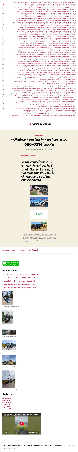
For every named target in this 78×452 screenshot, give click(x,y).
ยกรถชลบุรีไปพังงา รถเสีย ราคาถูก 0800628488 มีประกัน (34, 33)
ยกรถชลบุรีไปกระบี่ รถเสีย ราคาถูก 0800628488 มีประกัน (62, 6)
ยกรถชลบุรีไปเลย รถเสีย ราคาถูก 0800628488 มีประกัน (63, 68)
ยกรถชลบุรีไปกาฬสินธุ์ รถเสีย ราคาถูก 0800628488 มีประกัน (32, 9)
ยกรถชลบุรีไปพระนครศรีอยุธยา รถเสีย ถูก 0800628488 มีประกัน (32, 31)
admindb (30, 149)
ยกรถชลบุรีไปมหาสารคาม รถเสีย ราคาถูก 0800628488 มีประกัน (61, 36)
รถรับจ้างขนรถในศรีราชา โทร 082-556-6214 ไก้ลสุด (39, 142)
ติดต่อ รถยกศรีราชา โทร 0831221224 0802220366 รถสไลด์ (28, 2)
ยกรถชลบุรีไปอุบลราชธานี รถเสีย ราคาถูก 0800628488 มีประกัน (31, 65)
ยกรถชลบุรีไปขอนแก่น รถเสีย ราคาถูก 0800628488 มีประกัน (61, 9)
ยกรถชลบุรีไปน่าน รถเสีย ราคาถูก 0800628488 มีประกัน (34, 25)
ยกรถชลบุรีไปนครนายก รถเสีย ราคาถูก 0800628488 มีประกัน (31, 18)
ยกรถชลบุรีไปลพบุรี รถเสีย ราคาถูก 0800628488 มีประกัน (62, 43)
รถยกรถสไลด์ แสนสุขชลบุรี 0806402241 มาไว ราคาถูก (63, 99)
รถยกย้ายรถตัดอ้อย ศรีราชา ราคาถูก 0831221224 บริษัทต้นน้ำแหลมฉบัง (59, 83)
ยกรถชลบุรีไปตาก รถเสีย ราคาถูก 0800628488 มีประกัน (62, 16)
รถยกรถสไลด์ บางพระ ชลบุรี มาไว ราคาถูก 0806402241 (62, 97)
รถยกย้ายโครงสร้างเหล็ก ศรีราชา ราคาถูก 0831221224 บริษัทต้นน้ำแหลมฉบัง (58, 95)
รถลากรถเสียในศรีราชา (51, 238)
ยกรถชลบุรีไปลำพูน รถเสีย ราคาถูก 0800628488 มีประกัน (62, 45)
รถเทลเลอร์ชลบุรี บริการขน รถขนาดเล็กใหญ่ (65, 112)
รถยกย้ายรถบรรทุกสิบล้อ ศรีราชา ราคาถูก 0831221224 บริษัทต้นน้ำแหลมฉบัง (58, 85)
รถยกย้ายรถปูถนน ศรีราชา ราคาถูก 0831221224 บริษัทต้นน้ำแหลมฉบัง (24, 86)
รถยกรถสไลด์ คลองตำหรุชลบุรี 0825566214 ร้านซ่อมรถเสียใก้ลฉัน (32, 97)
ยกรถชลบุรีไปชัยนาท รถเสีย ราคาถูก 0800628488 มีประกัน (33, 13)
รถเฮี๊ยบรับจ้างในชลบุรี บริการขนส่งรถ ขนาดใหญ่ (64, 113)
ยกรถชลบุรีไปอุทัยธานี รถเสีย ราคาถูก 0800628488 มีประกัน (61, 63)
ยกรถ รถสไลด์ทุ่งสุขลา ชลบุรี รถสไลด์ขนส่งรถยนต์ (35, 6)
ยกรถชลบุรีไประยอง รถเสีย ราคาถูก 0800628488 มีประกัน (62, 42)
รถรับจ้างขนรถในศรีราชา (47, 235)
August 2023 (6, 407)
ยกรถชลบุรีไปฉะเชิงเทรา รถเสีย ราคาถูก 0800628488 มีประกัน (61, 11)
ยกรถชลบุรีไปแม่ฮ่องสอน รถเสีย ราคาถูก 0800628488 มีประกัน (32, 72)
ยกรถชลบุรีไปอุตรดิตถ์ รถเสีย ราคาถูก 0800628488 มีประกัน (32, 63)
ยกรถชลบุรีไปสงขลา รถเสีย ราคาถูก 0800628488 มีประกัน (62, 47)
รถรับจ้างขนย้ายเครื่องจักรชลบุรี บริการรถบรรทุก (39, 104)
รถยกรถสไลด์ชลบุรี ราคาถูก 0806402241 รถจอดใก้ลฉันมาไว (33, 101)
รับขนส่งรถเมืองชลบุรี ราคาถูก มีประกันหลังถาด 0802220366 (26, 115)
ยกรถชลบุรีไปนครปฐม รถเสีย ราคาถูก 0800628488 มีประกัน (61, 18)
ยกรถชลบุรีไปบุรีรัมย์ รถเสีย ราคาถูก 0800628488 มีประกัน (32, 27)
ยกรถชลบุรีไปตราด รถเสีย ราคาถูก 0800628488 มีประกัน (34, 16)
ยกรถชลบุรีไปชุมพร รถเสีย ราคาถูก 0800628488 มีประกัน (34, 15)
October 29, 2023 (39, 149)
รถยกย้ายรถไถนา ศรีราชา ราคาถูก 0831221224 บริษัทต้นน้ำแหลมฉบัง (30, 90)
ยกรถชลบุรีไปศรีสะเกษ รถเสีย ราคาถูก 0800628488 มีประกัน (32, 47)
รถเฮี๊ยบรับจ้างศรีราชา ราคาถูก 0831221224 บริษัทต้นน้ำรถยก (37, 113)
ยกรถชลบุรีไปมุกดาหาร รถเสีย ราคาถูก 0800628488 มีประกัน (33, 38)
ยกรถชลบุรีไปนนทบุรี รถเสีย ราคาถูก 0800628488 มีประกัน (32, 24)
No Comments (50, 149)
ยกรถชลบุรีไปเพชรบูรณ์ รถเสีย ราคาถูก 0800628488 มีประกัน (33, 68)
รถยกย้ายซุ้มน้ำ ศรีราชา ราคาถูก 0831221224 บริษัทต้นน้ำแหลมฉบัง (60, 77)
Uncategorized (39, 135)
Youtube (14, 250)
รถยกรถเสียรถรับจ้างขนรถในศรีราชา (41, 234)
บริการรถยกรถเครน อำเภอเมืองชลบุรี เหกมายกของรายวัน (38, 4)
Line (29, 250)
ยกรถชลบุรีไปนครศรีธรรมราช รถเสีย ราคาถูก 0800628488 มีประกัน (29, 22)
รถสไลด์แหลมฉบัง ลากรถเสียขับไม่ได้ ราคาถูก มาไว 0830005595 (60, 110)
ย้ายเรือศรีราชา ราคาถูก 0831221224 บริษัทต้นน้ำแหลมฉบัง (62, 72)
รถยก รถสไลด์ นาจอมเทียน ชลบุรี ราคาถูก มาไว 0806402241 (34, 76)
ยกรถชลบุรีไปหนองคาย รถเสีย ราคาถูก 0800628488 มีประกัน (29, 58)
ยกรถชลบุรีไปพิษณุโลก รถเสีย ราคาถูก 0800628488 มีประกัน (61, 34)
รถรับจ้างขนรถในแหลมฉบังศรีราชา (38, 238)
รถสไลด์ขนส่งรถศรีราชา (43, 240)
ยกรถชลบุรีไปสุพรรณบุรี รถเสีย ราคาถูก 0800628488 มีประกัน (29, 54)
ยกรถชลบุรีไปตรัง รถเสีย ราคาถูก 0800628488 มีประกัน (63, 15)
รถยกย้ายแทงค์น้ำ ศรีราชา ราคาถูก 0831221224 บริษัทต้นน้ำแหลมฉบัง (59, 94)
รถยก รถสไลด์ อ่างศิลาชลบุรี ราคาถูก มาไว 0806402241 (62, 76)
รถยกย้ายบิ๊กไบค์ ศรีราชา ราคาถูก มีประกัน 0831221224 (63, 81)
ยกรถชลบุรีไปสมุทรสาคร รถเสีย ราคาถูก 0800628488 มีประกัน (61, 51)
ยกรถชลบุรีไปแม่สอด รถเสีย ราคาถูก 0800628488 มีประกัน (62, 70)
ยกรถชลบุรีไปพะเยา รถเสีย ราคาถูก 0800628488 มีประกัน (62, 31)
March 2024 (6, 400)
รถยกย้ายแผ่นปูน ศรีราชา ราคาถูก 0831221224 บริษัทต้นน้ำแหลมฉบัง (22, 95)
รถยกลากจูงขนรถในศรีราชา (35, 235)
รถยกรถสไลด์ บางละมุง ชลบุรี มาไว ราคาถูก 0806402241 (35, 99)
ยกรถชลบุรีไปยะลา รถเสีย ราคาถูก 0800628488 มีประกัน (62, 38)
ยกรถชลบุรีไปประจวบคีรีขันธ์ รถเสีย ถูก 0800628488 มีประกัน (32, 29)
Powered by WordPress (10, 448)
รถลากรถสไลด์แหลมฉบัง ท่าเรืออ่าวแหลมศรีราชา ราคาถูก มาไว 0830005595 (57, 106)
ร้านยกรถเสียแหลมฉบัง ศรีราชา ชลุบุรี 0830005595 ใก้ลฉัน (18, 278)
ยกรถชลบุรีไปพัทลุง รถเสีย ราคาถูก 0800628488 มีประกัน (62, 33)
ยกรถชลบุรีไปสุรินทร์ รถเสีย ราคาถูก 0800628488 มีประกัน (33, 56)
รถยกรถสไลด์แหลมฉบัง (28, 234)
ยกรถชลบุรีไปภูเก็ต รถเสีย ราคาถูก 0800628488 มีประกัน (30, 36)
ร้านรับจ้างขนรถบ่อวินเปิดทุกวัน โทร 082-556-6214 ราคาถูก (19, 284)
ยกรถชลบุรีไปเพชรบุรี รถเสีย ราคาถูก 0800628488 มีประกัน (62, 67)
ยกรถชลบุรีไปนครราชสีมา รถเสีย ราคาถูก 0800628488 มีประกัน (61, 20)
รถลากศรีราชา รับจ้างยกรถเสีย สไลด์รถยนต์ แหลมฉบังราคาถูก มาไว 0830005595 (33, 108)
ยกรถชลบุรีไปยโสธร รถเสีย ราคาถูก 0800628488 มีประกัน (32, 40)
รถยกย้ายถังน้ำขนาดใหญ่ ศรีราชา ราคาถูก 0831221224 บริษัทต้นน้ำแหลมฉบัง (30, 81)
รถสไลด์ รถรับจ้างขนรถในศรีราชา (30, 240)
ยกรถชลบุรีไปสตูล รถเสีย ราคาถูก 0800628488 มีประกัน (30, 49)
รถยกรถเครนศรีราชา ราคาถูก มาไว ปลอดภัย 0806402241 (62, 101)
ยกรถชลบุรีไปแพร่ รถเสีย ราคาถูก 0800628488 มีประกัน (33, 70)
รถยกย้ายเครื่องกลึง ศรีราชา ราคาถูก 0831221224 (32, 92)
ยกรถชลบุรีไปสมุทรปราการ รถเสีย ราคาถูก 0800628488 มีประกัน (60, 49)
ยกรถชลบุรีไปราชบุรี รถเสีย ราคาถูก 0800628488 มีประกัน (33, 43)
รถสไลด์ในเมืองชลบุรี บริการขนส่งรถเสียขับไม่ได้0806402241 (39, 112)
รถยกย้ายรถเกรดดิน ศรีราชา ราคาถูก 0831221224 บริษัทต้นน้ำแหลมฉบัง (59, 86)
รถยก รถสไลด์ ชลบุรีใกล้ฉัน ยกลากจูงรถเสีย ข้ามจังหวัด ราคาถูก (32, 74)
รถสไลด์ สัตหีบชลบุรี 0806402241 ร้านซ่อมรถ (32, 110)
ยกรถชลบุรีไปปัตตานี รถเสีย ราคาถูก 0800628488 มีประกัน (62, 29)
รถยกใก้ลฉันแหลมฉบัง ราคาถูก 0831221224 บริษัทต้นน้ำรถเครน (28, 103)
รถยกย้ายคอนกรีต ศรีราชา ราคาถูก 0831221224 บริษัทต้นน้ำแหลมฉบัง (26, 77)
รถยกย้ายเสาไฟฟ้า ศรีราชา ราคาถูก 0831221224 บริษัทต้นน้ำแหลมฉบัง (25, 94)
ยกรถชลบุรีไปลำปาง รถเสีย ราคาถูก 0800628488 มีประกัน (33, 45)
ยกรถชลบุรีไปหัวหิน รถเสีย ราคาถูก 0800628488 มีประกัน (32, 60)
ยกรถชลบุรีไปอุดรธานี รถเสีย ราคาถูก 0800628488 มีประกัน (61, 61)
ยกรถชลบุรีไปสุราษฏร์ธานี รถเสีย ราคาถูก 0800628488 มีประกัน (61, 54)
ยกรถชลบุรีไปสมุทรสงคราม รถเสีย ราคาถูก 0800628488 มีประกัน (29, 51)
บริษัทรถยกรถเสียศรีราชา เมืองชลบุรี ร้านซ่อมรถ (64, 4)
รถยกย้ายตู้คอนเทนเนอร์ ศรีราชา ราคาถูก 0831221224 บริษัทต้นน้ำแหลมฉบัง (58, 79)
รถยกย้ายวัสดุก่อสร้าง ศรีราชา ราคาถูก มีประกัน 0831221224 (62, 90)
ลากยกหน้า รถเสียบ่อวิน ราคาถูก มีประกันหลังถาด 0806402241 (20, 275)
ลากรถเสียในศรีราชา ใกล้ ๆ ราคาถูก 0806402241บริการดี (18, 281)
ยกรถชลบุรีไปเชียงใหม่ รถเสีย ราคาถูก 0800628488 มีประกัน (32, 67)
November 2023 (7, 402)
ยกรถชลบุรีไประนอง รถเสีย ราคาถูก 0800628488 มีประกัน (33, 42)
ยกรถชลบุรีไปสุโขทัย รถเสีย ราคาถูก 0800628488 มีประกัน (62, 56)
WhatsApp (22, 250)
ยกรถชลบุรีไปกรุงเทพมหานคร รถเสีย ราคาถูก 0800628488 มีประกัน (29, 7)
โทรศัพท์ (35, 250)
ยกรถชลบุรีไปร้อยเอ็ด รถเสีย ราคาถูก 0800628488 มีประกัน (62, 40)
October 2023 (6, 405)
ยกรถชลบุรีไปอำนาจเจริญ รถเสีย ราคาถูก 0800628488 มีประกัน (31, 61)
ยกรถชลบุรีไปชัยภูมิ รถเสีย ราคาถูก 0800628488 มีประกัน (62, 13)
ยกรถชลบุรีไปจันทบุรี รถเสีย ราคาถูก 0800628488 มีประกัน (31, 11)
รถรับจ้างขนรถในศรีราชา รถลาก (40, 237)
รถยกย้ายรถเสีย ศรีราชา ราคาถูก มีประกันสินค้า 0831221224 (62, 88)
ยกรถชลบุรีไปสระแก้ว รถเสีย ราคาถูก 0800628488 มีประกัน (33, 52)
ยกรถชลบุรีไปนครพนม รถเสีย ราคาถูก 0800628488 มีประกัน (30, 20)
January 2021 (6, 409)
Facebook (5, 250)
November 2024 (7, 398)
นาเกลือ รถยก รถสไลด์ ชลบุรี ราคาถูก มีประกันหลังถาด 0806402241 (60, 2)
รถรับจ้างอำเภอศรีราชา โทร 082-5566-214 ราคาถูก (63, 104)
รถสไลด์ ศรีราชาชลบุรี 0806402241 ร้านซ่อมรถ (64, 108)
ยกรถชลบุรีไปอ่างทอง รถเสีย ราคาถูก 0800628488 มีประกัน (62, 60)
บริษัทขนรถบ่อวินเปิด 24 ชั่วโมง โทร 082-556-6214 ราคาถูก (19, 287)
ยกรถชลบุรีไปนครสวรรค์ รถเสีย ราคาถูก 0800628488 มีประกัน (61, 22)
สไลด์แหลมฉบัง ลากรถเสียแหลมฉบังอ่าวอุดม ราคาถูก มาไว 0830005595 (58, 115)
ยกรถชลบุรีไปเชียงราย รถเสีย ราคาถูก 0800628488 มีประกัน (61, 65)
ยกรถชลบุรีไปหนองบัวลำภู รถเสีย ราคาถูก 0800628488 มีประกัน (61, 58)
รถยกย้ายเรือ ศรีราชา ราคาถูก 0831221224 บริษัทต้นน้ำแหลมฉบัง (60, 92)
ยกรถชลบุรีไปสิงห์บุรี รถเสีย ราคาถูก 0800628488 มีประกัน (62, 52)
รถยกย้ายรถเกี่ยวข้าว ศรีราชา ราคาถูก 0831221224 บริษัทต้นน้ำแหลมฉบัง (29, 88)
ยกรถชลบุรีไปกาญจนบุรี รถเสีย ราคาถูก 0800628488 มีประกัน (61, 7)
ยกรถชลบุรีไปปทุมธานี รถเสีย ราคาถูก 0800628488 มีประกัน (61, 27)
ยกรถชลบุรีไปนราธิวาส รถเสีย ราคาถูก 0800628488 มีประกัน (61, 24)
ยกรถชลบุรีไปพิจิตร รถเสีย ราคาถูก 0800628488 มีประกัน (32, 34)
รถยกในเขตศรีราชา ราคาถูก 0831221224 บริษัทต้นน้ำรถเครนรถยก (60, 103)
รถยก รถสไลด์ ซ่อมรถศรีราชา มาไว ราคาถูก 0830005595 (62, 74)
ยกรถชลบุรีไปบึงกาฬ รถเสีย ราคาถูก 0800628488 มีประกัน (62, 25)
